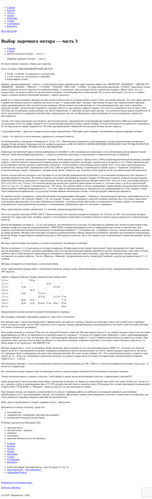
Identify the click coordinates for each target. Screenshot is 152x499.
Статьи (10, 21)
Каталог (11, 10)
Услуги (10, 13)
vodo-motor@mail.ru (17, 472)
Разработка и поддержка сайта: (17, 482)
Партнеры (12, 18)
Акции (10, 15)
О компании (13, 23)
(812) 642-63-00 (9, 31)
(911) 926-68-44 (33, 469)
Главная (11, 7)
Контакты (12, 26)
